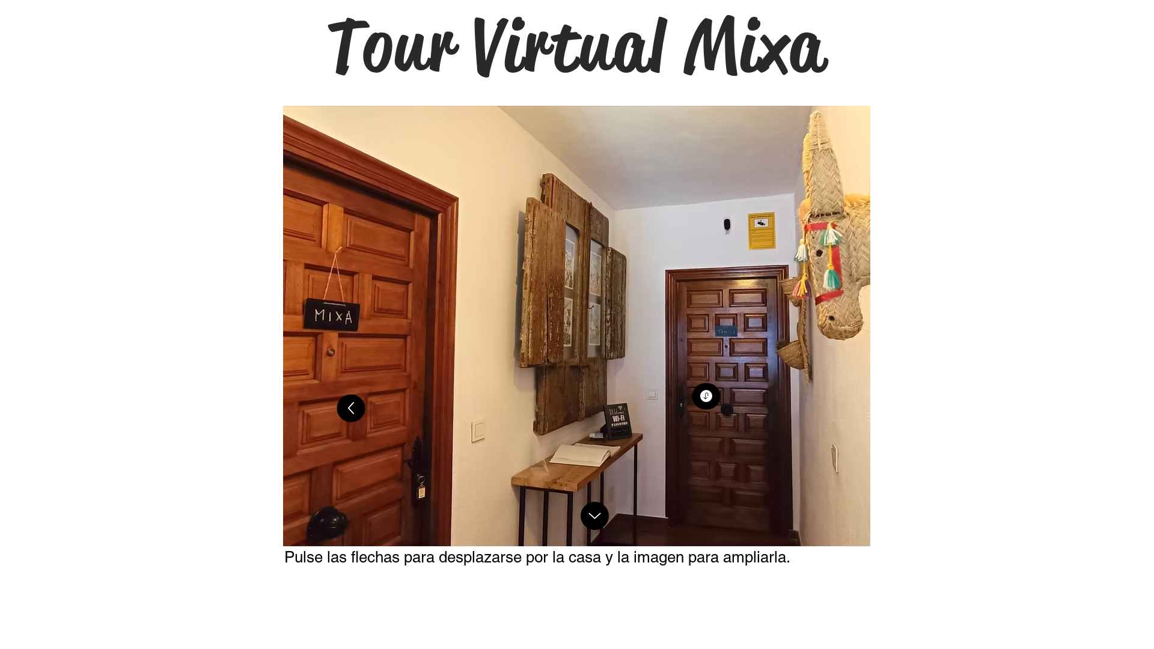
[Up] (351, 408)
